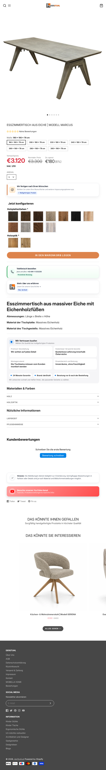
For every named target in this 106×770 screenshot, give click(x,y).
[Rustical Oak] (26, 243)
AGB (8, 659)
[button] (47, 114)
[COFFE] (38, 216)
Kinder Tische (12, 725)
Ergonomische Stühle (15, 729)
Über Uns (10, 655)
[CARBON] (13, 216)
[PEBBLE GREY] (26, 227)
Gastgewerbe (12, 741)
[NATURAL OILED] (89, 216)
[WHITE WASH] (51, 227)
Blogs (8, 748)
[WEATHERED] (38, 227)
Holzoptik (13, 235)
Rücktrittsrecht (12, 666)
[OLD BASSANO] (13, 227)
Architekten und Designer (17, 737)
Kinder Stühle (12, 721)
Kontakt (9, 678)
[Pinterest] (15, 710)
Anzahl (10, 172)
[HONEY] (63, 216)
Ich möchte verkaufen (16, 733)
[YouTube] (23, 710)
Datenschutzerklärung (16, 662)
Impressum (11, 674)
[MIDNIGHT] (76, 216)
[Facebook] (7, 710)
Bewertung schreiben (53, 455)
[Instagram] (19, 710)
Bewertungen (12, 686)
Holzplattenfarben (17, 209)
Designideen (11, 744)
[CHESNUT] (26, 216)
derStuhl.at (19, 759)
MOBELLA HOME (13, 682)
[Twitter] (11, 710)
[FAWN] (51, 216)
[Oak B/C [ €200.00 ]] (13, 243)
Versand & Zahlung (14, 670)
